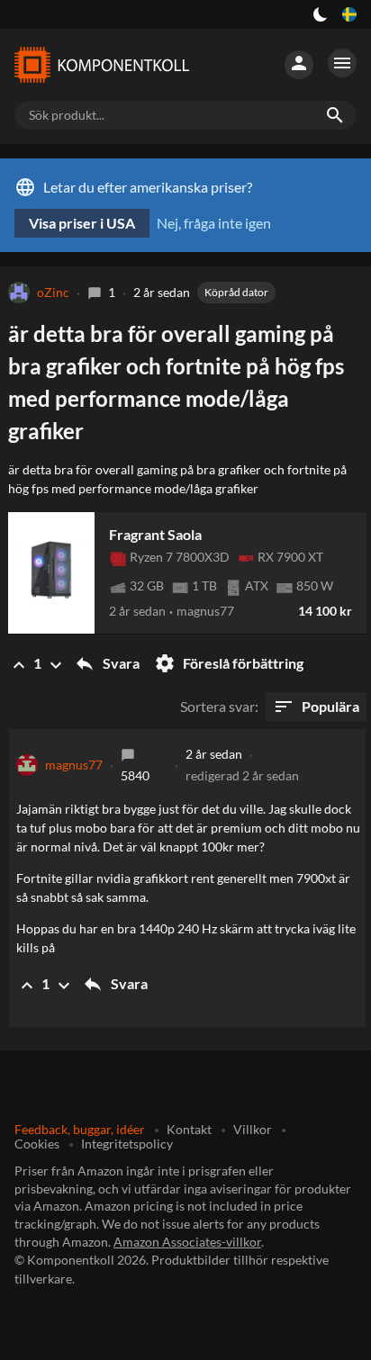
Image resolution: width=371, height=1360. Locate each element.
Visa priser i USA (82, 222)
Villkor (252, 1129)
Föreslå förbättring (228, 663)
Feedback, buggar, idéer (79, 1129)
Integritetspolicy (127, 1143)
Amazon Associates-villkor (187, 1241)
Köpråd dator (236, 292)
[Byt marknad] (349, 14)
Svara (107, 663)
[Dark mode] (320, 14)
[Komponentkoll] (100, 65)
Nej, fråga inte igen (214, 222)
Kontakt (189, 1129)
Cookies (36, 1143)
